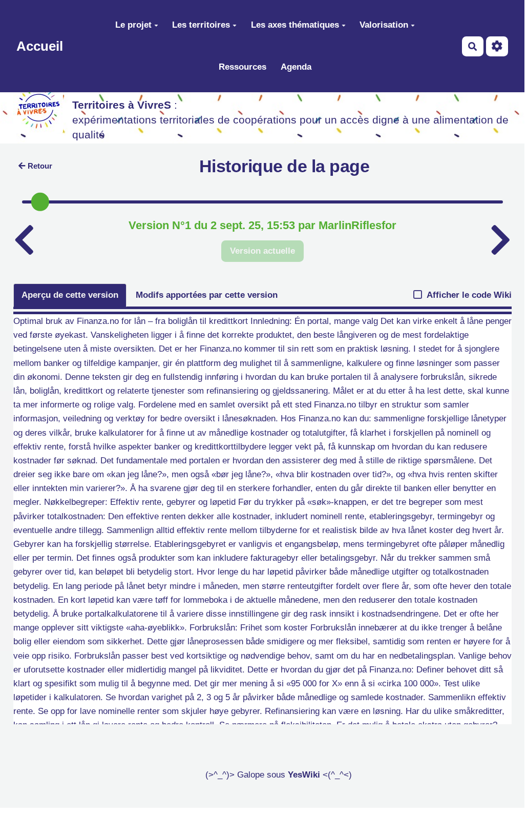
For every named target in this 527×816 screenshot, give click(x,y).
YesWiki (304, 775)
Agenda (296, 67)
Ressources (242, 67)
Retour (40, 165)
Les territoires (201, 25)
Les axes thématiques (295, 25)
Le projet (133, 25)
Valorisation (384, 25)
